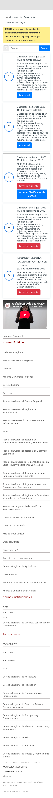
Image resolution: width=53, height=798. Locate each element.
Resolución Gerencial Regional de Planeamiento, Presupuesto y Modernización (25, 441)
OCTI (5, 607)
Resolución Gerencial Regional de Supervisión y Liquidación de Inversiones (26, 497)
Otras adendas (10, 574)
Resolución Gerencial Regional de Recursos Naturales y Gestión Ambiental (24, 474)
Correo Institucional (13, 771)
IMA (5, 617)
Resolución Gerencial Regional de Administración (19, 411)
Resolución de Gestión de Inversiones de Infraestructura (23, 422)
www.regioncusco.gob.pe (15, 767)
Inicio (8, 17)
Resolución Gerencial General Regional (22, 401)
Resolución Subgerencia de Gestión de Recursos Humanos (22, 508)
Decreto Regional (11, 384)
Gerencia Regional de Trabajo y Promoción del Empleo (26, 755)
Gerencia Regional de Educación (19, 745)
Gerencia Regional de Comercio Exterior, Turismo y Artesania (23, 705)
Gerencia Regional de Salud (16, 737)
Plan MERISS (9, 660)
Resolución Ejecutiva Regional (18, 360)
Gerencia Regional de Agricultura (19, 566)
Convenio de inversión (14, 525)
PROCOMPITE (10, 644)
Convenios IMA (10, 549)
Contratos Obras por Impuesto (18, 517)
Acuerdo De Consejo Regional (18, 376)
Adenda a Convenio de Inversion (19, 590)
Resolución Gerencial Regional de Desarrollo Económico (25, 452)
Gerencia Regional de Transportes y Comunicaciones (20, 717)
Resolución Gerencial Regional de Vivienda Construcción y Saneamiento (24, 485)
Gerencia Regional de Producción (19, 684)
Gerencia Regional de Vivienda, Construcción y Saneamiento (26, 624)
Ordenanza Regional (13, 352)
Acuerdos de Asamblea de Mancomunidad (24, 582)
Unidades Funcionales (14, 335)
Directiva (7, 392)
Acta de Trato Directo (13, 533)
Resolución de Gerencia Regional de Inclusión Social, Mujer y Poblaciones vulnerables (26, 463)
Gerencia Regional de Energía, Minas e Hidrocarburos (22, 694)
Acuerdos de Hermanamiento (18, 558)
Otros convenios (11, 541)
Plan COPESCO (10, 612)
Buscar (44, 48)
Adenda (6, 431)
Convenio (7, 368)
